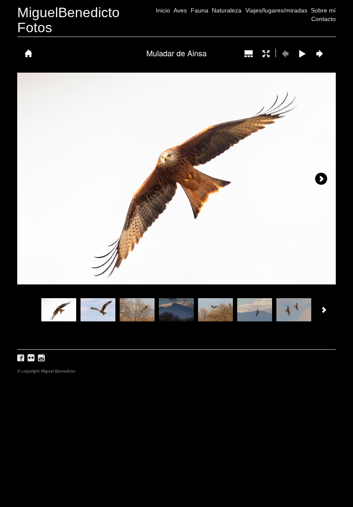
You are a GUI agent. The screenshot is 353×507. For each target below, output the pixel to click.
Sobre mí (323, 10)
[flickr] (32, 360)
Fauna (199, 10)
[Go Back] (28, 53)
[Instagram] (42, 360)
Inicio (163, 10)
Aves (180, 10)
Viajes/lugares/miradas (276, 10)
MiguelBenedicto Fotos (68, 20)
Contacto (323, 18)
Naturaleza (227, 10)
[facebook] (21, 360)
